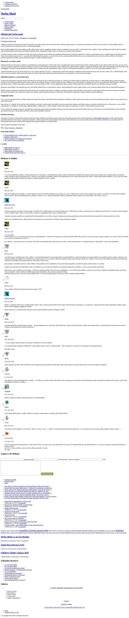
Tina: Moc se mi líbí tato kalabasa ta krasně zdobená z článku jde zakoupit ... (27, 486)
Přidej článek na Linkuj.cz (12, 147)
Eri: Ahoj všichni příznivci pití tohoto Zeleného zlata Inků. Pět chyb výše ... (27, 498)
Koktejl (7, 532)
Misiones (31, 532)
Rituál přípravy (11, 593)
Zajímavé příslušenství (13, 598)
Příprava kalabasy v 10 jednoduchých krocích (18, 138)
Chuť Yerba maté (10, 515)
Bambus (17, 530)
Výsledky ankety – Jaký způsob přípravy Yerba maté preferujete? (24, 525)
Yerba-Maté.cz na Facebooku (15, 537)
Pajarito (16, 306)
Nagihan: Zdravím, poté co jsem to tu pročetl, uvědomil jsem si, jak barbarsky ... (28, 493)
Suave (84, 533)
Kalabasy (5, 68)
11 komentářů (23, 506)
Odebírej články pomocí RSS (15, 552)
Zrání (124, 532)
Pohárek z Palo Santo (11, 137)
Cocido (54, 530)
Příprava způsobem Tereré (12, 576)
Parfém (54, 532)
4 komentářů (22, 523)
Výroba (117, 532)
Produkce (62, 532)
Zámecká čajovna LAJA (12, 6)
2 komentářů (22, 503)
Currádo (72, 531)
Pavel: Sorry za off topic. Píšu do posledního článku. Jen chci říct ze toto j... (27, 495)
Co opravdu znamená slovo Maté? (15, 568)
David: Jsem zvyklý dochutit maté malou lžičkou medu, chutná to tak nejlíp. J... (28, 489)
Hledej (3, 18)
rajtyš (6, 251)
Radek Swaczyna (10, 205)
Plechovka (12, 128)
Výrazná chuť (11, 596)
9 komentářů (22, 527)
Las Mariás (19, 532)
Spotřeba (79, 532)
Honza (6, 407)
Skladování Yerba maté (12, 34)
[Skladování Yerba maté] (8, 41)
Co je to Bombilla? (10, 571)
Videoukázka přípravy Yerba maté (15, 575)
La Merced (13, 532)
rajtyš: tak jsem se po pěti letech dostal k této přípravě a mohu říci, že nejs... (27, 491)
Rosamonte (73, 532)
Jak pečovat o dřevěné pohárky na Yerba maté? (18, 505)
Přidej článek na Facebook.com (14, 151)
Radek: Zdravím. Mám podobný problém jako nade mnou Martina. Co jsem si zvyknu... (31, 496)
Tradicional (98, 532)
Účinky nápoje (11, 594)
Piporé (58, 532)
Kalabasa (120, 530)
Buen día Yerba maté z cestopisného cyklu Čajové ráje (21, 521)
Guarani (101, 531)
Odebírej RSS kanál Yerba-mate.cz (15, 152)
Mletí (35, 533)
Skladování (19, 128)
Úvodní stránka (9, 2)
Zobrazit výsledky (66, 604)
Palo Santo (49, 532)
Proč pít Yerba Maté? (11, 566)
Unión (104, 532)
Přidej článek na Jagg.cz (12, 149)
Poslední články (9, 481)
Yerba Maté (8, 13)
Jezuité (113, 530)
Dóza (6, 128)
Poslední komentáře (10, 479)
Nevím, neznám (12, 591)
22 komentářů (22, 520)
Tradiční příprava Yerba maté (13, 573)
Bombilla (24, 530)
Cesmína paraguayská (38, 530)
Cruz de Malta (66, 530)
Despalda (78, 530)
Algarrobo (3, 530)
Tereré (93, 533)
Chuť (49, 530)
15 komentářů (32, 38)
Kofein (3, 532)
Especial (90, 530)
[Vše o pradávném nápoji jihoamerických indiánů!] (5, 9)
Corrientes (59, 530)
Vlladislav (8, 391)
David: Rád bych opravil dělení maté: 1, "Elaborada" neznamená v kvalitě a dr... (28, 488)
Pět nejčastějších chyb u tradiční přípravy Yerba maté (20, 135)
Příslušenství (23, 38)
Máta (39, 532)
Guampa (95, 530)
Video (108, 532)
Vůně (121, 532)
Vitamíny (112, 532)
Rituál (68, 533)
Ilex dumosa (108, 530)
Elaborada (84, 530)
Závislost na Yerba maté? (12, 511)
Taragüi (21, 306)
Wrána (6, 319)
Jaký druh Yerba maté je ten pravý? (15, 580)
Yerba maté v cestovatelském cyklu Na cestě (18, 501)
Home (6, 610)
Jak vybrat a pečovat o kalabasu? (14, 140)
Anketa (13, 530)
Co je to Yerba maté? (11, 565)
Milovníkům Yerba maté (101, 118)
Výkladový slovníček (11, 4)
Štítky (6, 483)
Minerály (25, 532)
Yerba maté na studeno (11, 578)
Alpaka (8, 530)
